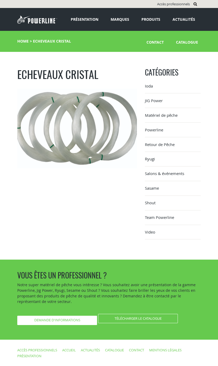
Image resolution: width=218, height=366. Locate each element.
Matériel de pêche (161, 115)
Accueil (69, 350)
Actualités (184, 19)
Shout (150, 202)
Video (150, 232)
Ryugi (150, 158)
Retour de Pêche (160, 144)
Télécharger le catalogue (138, 318)
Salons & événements (164, 173)
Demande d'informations (57, 320)
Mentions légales (165, 350)
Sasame (152, 188)
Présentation (84, 19)
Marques (120, 19)
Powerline (154, 129)
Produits (150, 19)
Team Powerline (159, 217)
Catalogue (187, 42)
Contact (155, 42)
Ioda (149, 86)
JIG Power (154, 100)
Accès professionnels (173, 4)
